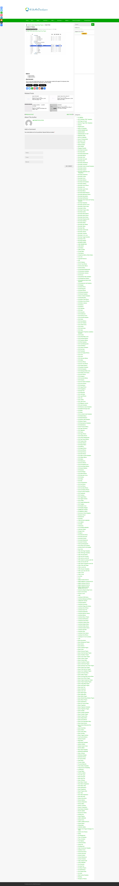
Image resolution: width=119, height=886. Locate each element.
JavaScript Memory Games (84, 613)
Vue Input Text (81, 866)
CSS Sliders (80, 459)
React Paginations (82, 789)
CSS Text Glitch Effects (83, 488)
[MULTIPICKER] (28, 102)
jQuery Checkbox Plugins (83, 654)
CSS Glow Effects (82, 361)
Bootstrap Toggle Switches (84, 237)
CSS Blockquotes (82, 288)
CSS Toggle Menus (82, 497)
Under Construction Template (84, 848)
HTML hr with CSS (82, 567)
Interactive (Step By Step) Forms (85, 590)
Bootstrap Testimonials (83, 229)
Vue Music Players (82, 867)
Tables (79, 833)
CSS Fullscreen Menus (83, 358)
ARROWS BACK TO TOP (83, 133)
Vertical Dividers (81, 855)
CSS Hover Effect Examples (84, 381)
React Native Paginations (83, 783)
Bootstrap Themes (82, 231)
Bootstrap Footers (82, 176)
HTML (52, 20)
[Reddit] (1, 20)
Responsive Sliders (82, 812)
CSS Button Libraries (82, 303)
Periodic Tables (81, 762)
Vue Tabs (80, 873)
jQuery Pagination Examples (84, 707)
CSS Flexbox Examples (83, 347)
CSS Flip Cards (81, 349)
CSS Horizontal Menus (83, 378)
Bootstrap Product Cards (83, 206)
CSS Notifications (82, 424)
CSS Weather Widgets (83, 507)
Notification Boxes (82, 756)
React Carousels (81, 776)
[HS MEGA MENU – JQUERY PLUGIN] (28, 111)
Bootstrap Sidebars (82, 220)
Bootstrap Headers (82, 183)
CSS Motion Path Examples (84, 419)
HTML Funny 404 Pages (83, 565)
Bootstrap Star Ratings (83, 224)
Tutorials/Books (87, 20)
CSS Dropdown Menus (83, 340)
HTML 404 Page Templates (84, 551)
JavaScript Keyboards (83, 611)
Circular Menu (81, 251)
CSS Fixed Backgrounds (83, 343)
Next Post (69, 114)
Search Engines (81, 816)
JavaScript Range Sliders (83, 624)
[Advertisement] (71, 9)
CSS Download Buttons (83, 338)
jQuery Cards (81, 649)
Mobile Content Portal (83, 746)
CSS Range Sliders (82, 444)
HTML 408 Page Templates (84, 552)
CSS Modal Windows (82, 417)
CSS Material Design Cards (84, 408)
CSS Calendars (81, 308)
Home (27, 20)
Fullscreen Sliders (82, 529)
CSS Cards (80, 310)
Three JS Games (81, 839)
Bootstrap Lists (81, 187)
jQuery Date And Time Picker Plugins (86, 665)
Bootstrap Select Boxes (83, 217)
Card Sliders (80, 247)
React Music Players (82, 782)
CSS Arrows (80, 274)
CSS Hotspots (81, 379)
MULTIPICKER (35, 96)
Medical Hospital (81, 738)
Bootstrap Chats (81, 160)
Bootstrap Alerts (81, 151)
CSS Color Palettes (82, 322)
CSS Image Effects (82, 387)
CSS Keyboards (81, 392)
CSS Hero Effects (82, 374)
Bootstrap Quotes (82, 211)
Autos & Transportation (83, 139)
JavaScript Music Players (83, 617)
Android (79, 124)
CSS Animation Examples (83, 271)
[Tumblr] (1, 22)
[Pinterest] (1, 15)
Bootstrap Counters (82, 168)
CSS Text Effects (81, 484)
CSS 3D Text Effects (82, 264)
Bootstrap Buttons (82, 155)
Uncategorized (81, 846)
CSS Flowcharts (81, 351)
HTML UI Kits (81, 572)
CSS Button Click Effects (83, 299)
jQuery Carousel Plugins (83, 651)
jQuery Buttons (81, 645)
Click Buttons (81, 253)
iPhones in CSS (81, 593)
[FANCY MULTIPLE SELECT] (53, 102)
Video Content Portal (82, 860)
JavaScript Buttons (82, 602)
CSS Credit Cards (82, 328)
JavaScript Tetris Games (83, 633)
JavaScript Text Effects (83, 635)
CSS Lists (80, 397)
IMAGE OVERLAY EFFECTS (84, 583)
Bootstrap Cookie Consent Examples (86, 166)
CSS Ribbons (81, 446)
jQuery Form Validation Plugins (84, 671)
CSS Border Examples (83, 294)
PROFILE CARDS (81, 773)
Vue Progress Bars (82, 871)
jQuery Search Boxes (82, 723)
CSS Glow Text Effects (83, 363)
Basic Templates (81, 142)
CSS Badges (80, 285)
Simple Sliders (81, 823)
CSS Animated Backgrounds (84, 269)
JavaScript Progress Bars (83, 622)
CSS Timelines (81, 495)
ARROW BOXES (81, 132)
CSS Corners (81, 326)
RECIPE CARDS (81, 810)
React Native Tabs (82, 785)
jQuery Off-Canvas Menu (83, 703)
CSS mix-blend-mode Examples (85, 414)
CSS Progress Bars (82, 441)
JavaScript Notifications (83, 618)
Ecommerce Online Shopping (84, 513)
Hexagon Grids (81, 531)
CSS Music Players (82, 421)
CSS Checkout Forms (82, 315)
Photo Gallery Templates (83, 765)
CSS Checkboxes (82, 313)
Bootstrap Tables (81, 226)
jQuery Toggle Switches (83, 735)
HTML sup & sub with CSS (83, 570)
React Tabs (80, 792)
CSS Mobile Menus (82, 415)
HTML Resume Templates (83, 569)
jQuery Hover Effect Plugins (84, 678)
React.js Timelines (82, 805)
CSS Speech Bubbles (82, 468)
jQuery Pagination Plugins (83, 708)
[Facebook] (1, 7)
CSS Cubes (80, 330)
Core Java (80, 256)
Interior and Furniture (82, 591)
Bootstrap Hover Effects (83, 185)
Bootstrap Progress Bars (83, 210)
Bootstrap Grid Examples (83, 181)
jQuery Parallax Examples (83, 712)
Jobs (79, 638)
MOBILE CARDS (81, 744)
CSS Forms (80, 354)
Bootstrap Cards (81, 157)
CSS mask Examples (82, 405)
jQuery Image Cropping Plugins (84, 681)
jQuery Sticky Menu (82, 731)
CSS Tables (80, 479)
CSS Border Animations (83, 292)
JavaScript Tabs (81, 631)
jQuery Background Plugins (84, 642)
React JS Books (81, 780)
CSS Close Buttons (82, 321)
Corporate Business (82, 258)
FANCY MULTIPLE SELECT (63, 96)
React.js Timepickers (82, 807)
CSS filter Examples (82, 342)
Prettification (81, 769)
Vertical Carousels (82, 853)
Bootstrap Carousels (82, 159)
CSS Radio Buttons (82, 442)
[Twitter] (1, 10)
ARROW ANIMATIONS (83, 130)
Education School (81, 515)
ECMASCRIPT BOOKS (83, 509)
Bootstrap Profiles (82, 208)
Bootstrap (59, 20)
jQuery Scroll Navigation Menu (84, 721)
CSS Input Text (81, 390)
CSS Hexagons (81, 376)
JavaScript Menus (82, 615)
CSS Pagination (81, 430)
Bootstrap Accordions (82, 150)
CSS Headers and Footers (83, 372)
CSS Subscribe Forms (83, 475)
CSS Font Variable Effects (83, 352)
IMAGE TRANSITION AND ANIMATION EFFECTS (83, 587)
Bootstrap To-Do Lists (83, 235)
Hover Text (80, 549)
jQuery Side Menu (82, 728)
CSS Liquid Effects (82, 396)
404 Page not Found (82, 121)
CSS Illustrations (81, 385)
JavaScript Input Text (82, 609)
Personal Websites (82, 764)
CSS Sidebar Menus (82, 457)
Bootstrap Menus (82, 190)
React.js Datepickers (82, 801)
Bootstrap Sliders (82, 222)
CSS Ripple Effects (82, 448)
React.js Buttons (81, 800)
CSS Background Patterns (83, 278)
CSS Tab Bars (81, 477)
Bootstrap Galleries (82, 180)
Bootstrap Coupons (82, 169)
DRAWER (60, 105)
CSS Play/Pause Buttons (83, 439)
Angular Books (81, 126)
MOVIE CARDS (81, 747)
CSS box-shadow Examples (84, 295)
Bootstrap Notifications (83, 198)
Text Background (81, 835)
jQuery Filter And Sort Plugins (84, 669)
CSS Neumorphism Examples (84, 423)
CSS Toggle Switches (82, 498)
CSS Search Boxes (82, 452)
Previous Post (30, 114)
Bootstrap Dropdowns (83, 174)
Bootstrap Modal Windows (84, 192)
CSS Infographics (82, 388)
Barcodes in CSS (81, 141)
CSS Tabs (80, 480)
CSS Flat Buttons (81, 345)
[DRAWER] (53, 111)
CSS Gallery (80, 360)
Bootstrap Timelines (82, 233)
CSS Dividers (81, 334)
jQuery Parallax (81, 710)
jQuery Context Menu (82, 660)
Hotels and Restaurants (83, 543)
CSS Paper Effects (82, 433)
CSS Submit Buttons (82, 473)
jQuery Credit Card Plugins (83, 663)
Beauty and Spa (81, 144)
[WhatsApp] (1, 12)
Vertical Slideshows (82, 857)
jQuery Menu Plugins (82, 696)
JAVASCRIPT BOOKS (82, 600)
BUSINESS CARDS (82, 242)
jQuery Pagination (82, 705)
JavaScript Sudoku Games (83, 627)
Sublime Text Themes (82, 831)
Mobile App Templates (83, 742)
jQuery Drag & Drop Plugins (37, 25)
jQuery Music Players (82, 699)
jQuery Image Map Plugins (83, 683)
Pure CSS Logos (81, 774)
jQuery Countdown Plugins (83, 662)
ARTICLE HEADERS (82, 137)
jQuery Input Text (81, 687)
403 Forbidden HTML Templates (85, 119)
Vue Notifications (81, 869)
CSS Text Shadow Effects (83, 489)
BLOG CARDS (81, 146)
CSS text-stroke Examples (83, 491)
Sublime (66, 20)
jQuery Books (81, 644)
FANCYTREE (29, 31)
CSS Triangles (81, 504)
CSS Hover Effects (82, 383)
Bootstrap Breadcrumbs (83, 153)
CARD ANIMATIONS (82, 244)
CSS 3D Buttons (81, 262)
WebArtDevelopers (42, 29)
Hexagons (80, 533)
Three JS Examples (82, 837)
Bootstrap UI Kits (81, 238)
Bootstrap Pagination (82, 202)
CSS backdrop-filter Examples (84, 276)
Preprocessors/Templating (84, 767)
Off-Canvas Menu (82, 758)
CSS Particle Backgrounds (83, 437)
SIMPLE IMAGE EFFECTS (83, 821)
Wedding (80, 876)
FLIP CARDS (81, 522)
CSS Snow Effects (82, 462)
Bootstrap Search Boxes (83, 215)
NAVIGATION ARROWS (83, 751)
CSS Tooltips (81, 500)
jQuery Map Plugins (82, 692)
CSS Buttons (80, 304)
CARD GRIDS (81, 246)
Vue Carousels (81, 864)
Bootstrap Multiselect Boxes (84, 194)
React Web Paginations (83, 794)
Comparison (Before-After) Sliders (85, 255)
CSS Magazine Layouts (83, 403)
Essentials (80, 518)
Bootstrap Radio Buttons (83, 213)
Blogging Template (82, 148)
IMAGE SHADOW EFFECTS (84, 585)
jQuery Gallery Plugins (83, 674)
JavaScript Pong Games (83, 620)
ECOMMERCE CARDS (82, 511)
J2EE (79, 595)
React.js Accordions (82, 798)
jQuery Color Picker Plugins (84, 656)
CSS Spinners (81, 470)
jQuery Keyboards (82, 689)
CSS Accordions (81, 267)
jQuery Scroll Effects (82, 719)
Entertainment (81, 516)
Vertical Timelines (82, 858)
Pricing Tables (81, 771)
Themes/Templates (76, 20)
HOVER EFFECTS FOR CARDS (84, 547)
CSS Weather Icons (82, 506)
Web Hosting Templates (83, 875)
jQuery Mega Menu (82, 694)
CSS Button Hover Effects (83, 301)
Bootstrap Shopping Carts (83, 219)
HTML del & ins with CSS (83, 558)
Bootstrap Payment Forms (83, 204)
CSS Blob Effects (82, 286)
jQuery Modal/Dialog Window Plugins (86, 698)
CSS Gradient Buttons (82, 365)
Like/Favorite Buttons (82, 737)
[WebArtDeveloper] (36, 11)
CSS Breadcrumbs (82, 297)
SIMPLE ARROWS (82, 818)
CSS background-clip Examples (85, 283)
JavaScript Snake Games (83, 626)
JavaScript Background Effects (84, 599)
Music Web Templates (83, 749)
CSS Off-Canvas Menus (83, 426)
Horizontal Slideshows (83, 540)
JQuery (38, 20)
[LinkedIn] (1, 17)
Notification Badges (82, 755)
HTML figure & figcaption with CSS (85, 563)
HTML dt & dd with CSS (83, 561)
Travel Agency (81, 840)
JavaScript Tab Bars (82, 629)
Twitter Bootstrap (82, 842)
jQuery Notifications (82, 701)
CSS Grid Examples (82, 369)
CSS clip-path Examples (83, 317)
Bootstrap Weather (82, 240)
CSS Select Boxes (82, 453)
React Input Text (81, 778)
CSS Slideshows (81, 461)
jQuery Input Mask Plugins (83, 685)
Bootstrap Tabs (81, 228)
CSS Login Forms (82, 401)
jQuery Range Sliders (82, 717)
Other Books (80, 760)
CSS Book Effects (82, 290)
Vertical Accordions (82, 851)
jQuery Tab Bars (81, 733)
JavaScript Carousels (82, 604)
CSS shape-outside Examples (84, 455)
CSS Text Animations (82, 482)
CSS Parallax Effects (82, 435)
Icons (79, 578)
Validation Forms (81, 849)
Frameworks (80, 525)
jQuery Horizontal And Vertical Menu (86, 676)
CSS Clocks (80, 319)
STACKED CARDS (82, 827)
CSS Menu (80, 410)
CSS (32, 20)
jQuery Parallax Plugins (83, 714)
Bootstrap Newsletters (83, 196)
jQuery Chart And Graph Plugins (84, 653)
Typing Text (80, 844)
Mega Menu (80, 740)
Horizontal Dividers (82, 538)
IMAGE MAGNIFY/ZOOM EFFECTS (85, 581)
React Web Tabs (81, 796)
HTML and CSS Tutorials (83, 556)
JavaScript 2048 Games (83, 597)
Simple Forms (81, 819)
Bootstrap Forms (81, 178)
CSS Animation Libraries (83, 273)
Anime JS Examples (82, 128)
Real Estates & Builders (83, 809)
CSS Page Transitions (82, 428)
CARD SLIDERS (81, 249)
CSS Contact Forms (82, 324)
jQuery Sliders (81, 729)
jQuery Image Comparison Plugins (85, 680)
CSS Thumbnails (81, 493)
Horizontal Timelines (82, 542)
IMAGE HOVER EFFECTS (83, 579)
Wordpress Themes (82, 878)
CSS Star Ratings (81, 471)
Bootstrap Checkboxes (83, 162)
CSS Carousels (81, 312)
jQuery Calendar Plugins (83, 647)
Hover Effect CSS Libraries (84, 545)
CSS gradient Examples (83, 367)
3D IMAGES (80, 117)
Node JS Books (81, 753)
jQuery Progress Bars (82, 716)
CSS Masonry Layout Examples (85, 406)
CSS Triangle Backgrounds (83, 502)
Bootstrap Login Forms (83, 189)
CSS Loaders (81, 399)
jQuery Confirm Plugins (83, 658)
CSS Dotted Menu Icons (83, 336)
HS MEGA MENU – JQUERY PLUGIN (38, 105)
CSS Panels (80, 432)
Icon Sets (80, 576)
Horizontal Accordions (83, 534)
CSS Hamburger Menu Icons (84, 370)
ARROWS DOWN (81, 135)
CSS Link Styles (81, 394)
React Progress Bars (82, 791)
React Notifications (82, 787)
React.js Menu (81, 803)
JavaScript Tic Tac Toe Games (84, 636)
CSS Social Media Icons (83, 464)
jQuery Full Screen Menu (83, 672)
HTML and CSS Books (83, 554)
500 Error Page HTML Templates (85, 123)
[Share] (1, 25)
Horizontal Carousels (82, 536)
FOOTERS (80, 524)
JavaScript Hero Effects (83, 608)
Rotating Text (81, 814)
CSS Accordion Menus (83, 265)
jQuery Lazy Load (82, 690)
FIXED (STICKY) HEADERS (83, 520)
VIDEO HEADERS (81, 862)
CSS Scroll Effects (82, 450)
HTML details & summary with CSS (85, 560)
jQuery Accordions (82, 640)
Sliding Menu (81, 825)
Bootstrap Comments (82, 164)
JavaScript (45, 20)
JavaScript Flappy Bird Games (84, 606)
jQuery (33, 31)
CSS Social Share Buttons (83, 466)
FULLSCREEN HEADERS (83, 527)
